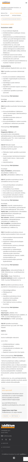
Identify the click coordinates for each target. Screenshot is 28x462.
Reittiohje (15, 415)
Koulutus (4, 13)
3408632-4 (23, 454)
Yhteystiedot (6, 447)
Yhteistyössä (16, 15)
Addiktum (5, 443)
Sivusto (5, 415)
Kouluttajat (5, 15)
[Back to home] (6, 3)
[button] (26, 3)
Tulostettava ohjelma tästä (11, 19)
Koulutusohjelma (16, 13)
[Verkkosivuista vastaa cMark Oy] (14, 457)
